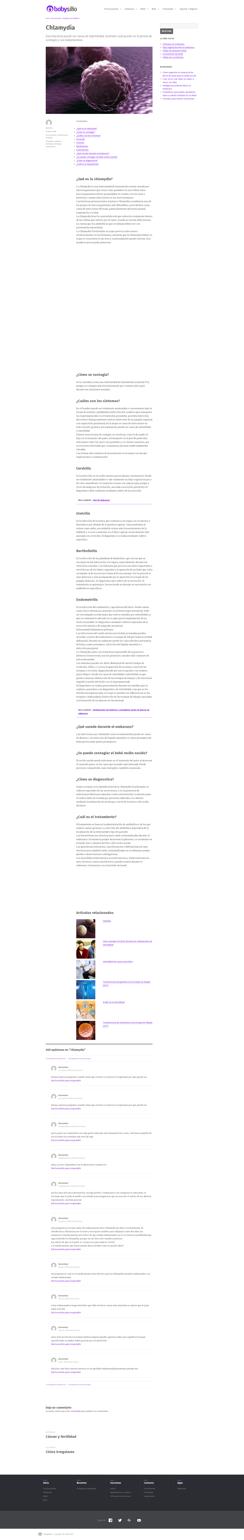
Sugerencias (149, 1496)
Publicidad (148, 1492)
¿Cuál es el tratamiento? (87, 164)
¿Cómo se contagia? (85, 132)
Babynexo (181, 1488)
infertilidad (57, 144)
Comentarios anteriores (55, 1059)
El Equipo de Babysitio (86, 1488)
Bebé (143, 9)
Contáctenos (149, 1488)
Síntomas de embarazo (120, 1496)
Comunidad (168, 9)
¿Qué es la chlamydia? (86, 128)
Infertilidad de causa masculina (118, 961)
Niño (154, 9)
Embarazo (129, 9)
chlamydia (49, 141)
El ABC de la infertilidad (114, 1002)
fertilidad (49, 144)
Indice (113, 1488)
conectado (76, 1411)
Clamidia (107, 921)
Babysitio (49, 128)
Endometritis (82, 150)
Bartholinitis (82, 146)
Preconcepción (111, 9)
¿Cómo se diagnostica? (87, 160)
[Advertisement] (115, 266)
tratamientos (51, 147)
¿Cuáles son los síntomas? (88, 135)
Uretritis (80, 143)
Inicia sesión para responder (66, 1080)
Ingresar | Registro (188, 9)
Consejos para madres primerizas (178, 99)
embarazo (57, 141)
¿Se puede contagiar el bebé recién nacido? (96, 157)
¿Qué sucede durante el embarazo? (92, 153)
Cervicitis (80, 139)
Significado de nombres (120, 1492)
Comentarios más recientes (79, 1059)
